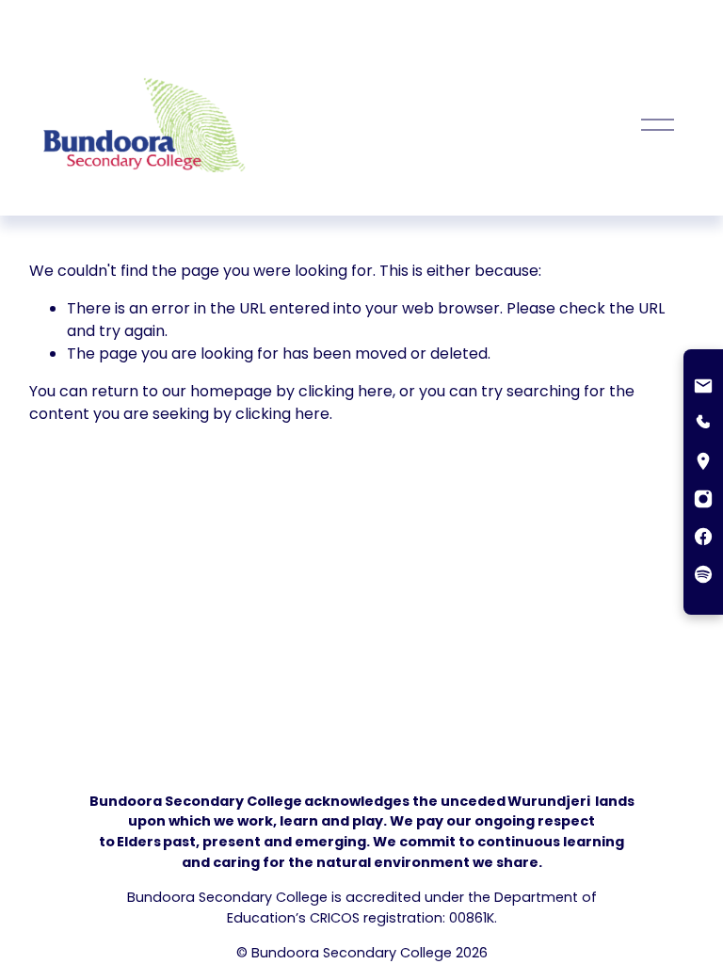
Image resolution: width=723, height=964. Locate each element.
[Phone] (703, 425)
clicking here (345, 391)
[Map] (703, 463)
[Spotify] (703, 576)
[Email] (703, 388)
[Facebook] (703, 538)
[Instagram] (703, 501)
